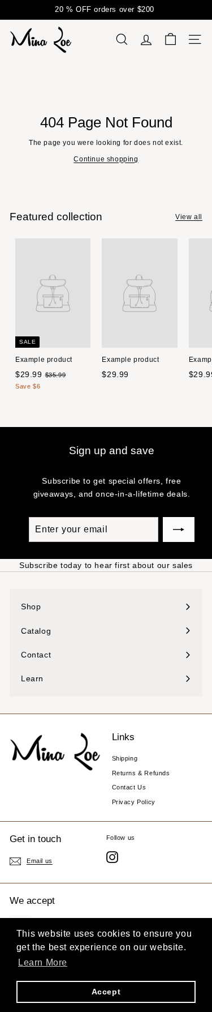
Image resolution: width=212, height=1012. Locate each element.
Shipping (125, 758)
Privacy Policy (133, 802)
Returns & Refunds (141, 773)
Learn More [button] (42, 962)
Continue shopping (105, 159)
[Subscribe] (178, 529)
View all (188, 217)
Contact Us (129, 787)
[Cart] (170, 39)
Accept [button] (106, 991)
